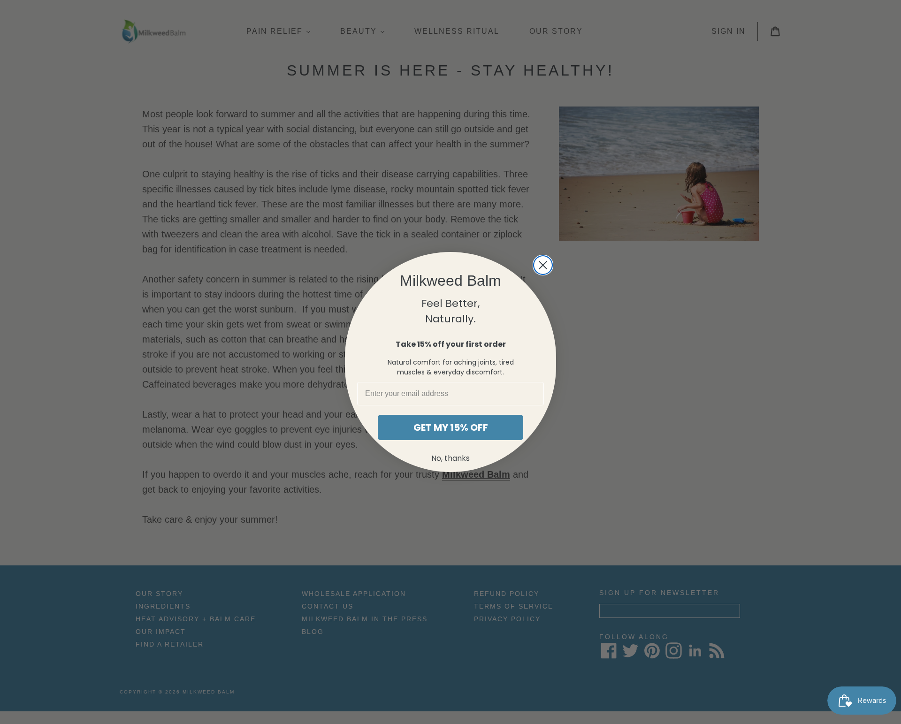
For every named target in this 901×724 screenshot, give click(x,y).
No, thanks (450, 458)
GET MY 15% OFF (450, 427)
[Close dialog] (543, 265)
